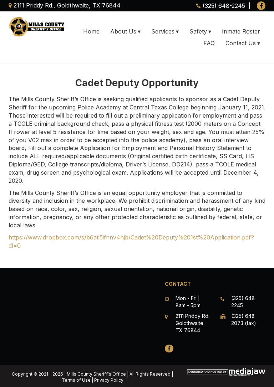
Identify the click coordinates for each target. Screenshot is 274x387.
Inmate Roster (241, 31)
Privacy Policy (108, 380)
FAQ (209, 43)
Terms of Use (76, 380)
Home (91, 31)
